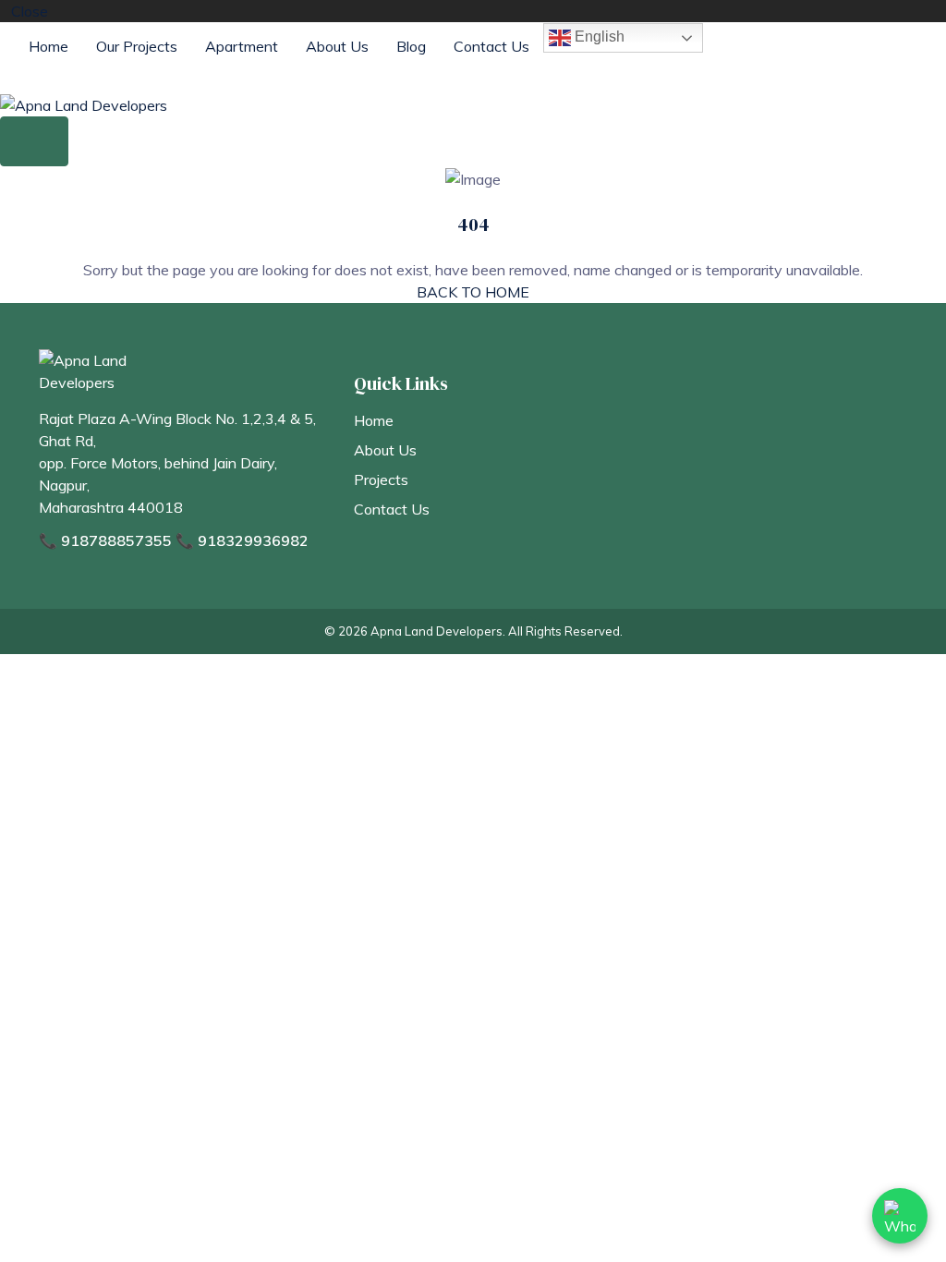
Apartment (241, 46)
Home (48, 46)
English (598, 36)
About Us (337, 46)
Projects (381, 479)
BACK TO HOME (473, 292)
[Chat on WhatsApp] (900, 1216)
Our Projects (136, 46)
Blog (411, 46)
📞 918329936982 (242, 540)
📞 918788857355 (105, 540)
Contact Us (491, 46)
